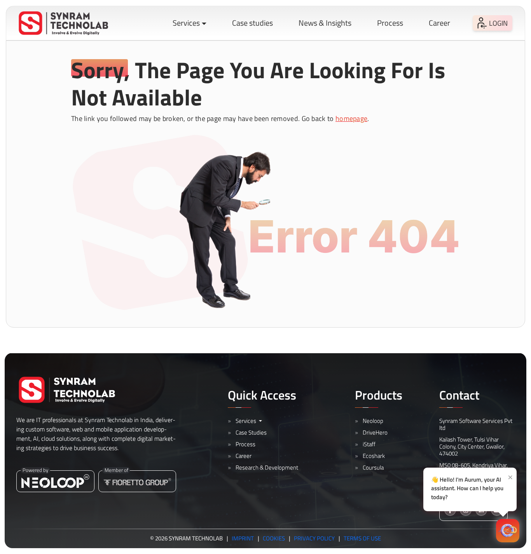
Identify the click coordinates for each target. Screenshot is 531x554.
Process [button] (390, 23)
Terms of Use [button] (362, 538)
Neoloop (373, 420)
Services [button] (186, 23)
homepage (351, 118)
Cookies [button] (274, 538)
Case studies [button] (252, 23)
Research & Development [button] (267, 467)
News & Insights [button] (325, 23)
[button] (63, 23)
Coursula (373, 467)
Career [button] (439, 23)
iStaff (369, 444)
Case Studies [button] (251, 432)
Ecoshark (374, 455)
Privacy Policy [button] (314, 538)
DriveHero (375, 432)
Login (498, 23)
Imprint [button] (243, 538)
